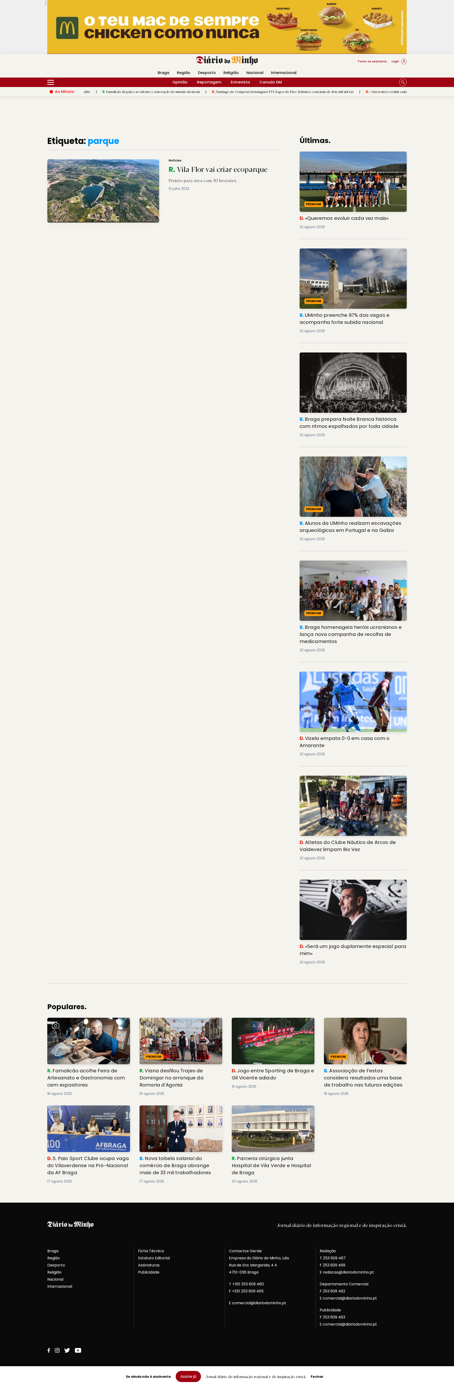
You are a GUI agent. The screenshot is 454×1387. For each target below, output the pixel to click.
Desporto (207, 72)
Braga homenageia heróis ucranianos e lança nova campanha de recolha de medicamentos (349, 566)
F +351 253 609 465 (246, 1291)
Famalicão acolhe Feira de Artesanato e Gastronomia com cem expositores (85, 1023)
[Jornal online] (71, 63)
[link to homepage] (227, 61)
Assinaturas (149, 1265)
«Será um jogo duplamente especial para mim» (345, 882)
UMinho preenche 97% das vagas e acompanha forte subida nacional (351, 254)
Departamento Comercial (344, 1284)
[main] (227, 660)
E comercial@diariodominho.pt (257, 1303)
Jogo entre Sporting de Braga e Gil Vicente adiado (273, 1023)
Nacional (254, 72)
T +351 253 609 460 (246, 1284)
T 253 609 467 (333, 1258)
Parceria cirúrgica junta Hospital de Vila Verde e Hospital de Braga (269, 1111)
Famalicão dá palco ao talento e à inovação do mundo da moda (95, 91)
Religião (231, 72)
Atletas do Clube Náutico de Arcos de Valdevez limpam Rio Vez (353, 781)
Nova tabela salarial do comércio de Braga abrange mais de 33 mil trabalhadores (181, 1111)
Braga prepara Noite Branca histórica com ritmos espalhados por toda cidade (347, 358)
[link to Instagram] (57, 1350)
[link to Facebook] (48, 1350)
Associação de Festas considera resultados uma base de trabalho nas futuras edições (360, 1026)
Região (183, 72)
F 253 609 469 (332, 1265)
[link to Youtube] (78, 1350)
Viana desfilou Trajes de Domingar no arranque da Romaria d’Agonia (175, 1023)
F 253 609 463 (332, 1317)
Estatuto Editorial (154, 1258)
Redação (328, 1251)
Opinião (180, 82)
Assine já (188, 1376)
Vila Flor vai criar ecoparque (70, 162)
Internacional (284, 72)
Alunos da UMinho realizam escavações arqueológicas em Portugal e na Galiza (352, 462)
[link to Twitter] (67, 1350)
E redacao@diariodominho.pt (347, 1272)
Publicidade (148, 1272)
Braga (163, 72)
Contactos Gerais (245, 1251)
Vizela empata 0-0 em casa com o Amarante (343, 674)
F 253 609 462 (332, 1291)
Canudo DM (270, 82)
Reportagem (209, 82)
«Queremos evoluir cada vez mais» (337, 91)
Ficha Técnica (151, 1251)
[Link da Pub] (227, 27)
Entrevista (240, 82)
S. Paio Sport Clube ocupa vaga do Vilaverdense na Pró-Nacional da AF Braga (87, 1111)
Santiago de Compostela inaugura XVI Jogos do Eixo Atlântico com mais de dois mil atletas (226, 91)
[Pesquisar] (402, 82)
